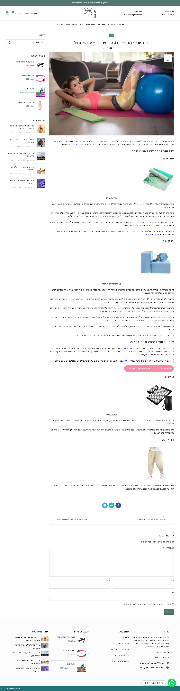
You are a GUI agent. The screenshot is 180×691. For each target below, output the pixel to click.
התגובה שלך (168, 547)
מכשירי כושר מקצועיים (120, 661)
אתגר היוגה (29, 88)
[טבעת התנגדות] (40, 78)
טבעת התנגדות (28, 75)
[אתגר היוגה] (40, 92)
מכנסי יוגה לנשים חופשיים (24, 102)
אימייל (107, 580)
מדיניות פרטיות (160, 657)
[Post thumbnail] (41, 129)
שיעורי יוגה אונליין (125, 360)
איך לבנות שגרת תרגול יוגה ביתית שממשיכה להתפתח (22, 127)
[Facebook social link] (118, 505)
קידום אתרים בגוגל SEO (10, 688)
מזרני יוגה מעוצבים (152, 234)
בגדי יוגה (149, 485)
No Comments (17, 132)
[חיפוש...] (9, 42)
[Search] (20, 13)
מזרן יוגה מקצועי (130, 348)
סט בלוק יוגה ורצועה (121, 655)
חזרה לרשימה (111, 518)
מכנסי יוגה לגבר (123, 643)
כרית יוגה (138, 420)
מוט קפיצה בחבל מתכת (25, 61)
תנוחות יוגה (90, 299)
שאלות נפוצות (161, 652)
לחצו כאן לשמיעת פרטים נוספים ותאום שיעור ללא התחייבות (149, 368)
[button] (172, 683)
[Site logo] (90, 13)
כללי (111, 35)
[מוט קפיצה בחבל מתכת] (40, 65)
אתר (172, 592)
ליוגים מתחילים (76, 144)
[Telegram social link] (105, 505)
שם (172, 580)
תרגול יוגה (154, 141)
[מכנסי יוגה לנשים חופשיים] (40, 105)
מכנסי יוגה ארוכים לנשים (120, 649)
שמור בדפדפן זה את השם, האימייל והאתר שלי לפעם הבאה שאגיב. (146, 604)
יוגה (84, 290)
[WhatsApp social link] (111, 505)
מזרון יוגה (125, 637)
